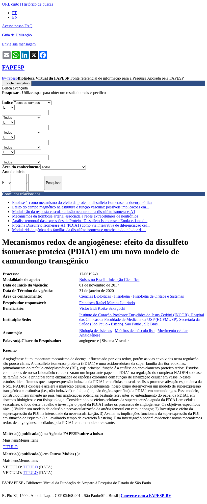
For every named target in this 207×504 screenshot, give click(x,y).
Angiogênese (89, 335)
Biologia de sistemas (95, 330)
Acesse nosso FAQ (17, 26)
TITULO (10, 447)
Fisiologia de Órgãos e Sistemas (158, 296)
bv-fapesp (10, 78)
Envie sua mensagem (19, 44)
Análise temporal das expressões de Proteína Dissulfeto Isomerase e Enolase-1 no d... (79, 221)
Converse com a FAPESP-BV (146, 495)
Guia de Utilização (17, 35)
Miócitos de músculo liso (134, 330)
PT (14, 13)
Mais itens (11, 440)
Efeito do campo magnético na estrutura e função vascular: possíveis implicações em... (80, 207)
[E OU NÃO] (8, 107)
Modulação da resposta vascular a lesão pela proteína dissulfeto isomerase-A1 (73, 211)
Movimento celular (173, 330)
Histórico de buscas (37, 4)
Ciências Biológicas (95, 296)
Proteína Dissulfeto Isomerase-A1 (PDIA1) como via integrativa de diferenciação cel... (81, 225)
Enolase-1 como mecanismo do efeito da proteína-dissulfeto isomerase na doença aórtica (82, 202)
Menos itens (28, 440)
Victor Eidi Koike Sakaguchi (102, 308)
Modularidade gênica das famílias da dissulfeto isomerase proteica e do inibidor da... (79, 230)
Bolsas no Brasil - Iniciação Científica (109, 279)
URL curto (10, 4)
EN (15, 17)
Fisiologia (122, 296)
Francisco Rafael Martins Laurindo (107, 303)
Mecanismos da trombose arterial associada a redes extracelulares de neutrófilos (75, 216)
